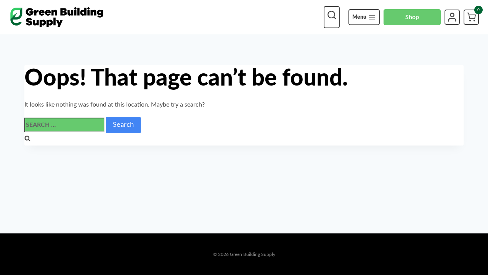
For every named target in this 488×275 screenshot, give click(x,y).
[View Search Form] (332, 17)
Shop (412, 17)
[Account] (452, 17)
